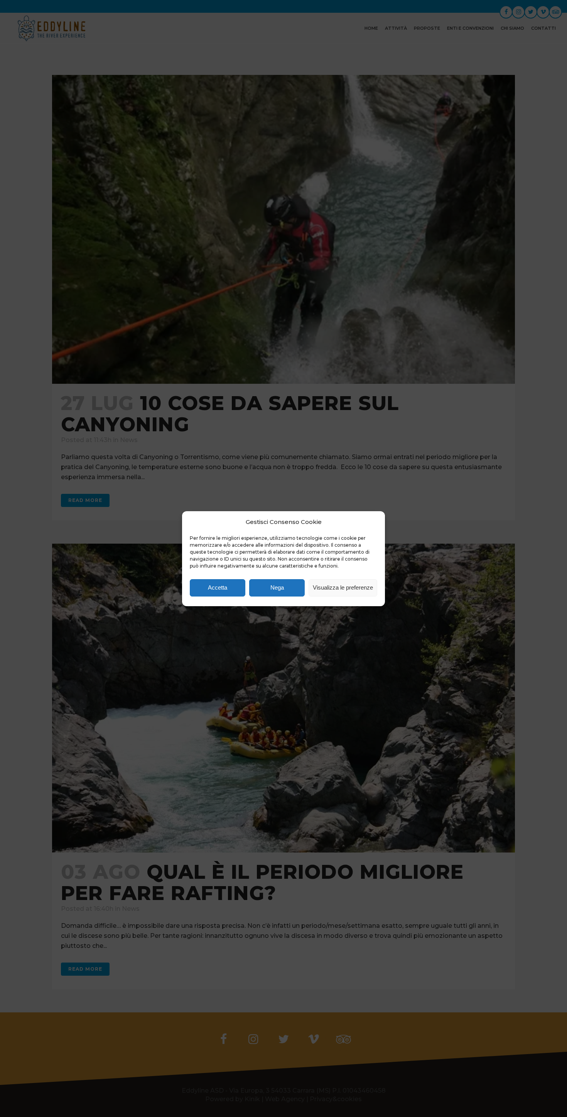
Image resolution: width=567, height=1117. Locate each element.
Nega (277, 587)
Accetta (217, 587)
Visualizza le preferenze (343, 587)
